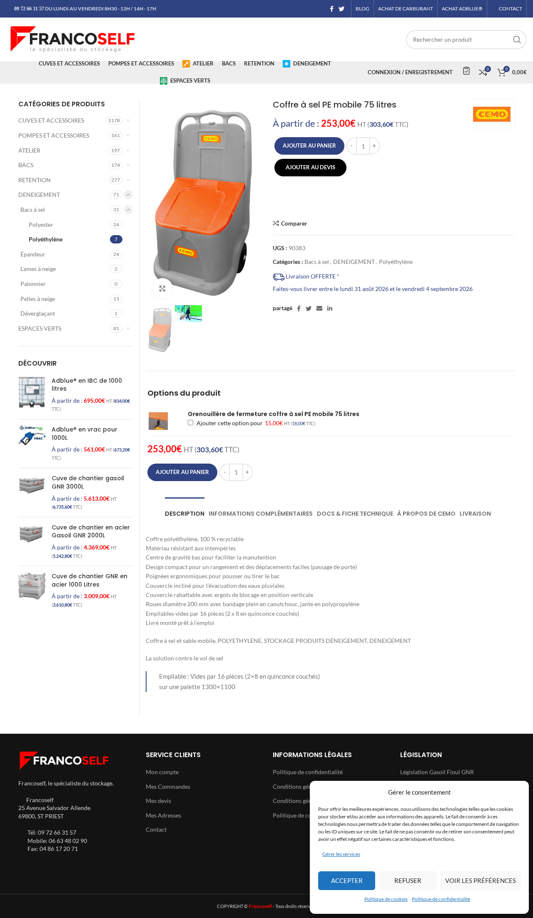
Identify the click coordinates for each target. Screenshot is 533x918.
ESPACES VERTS (39, 328)
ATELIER (29, 150)
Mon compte (162, 771)
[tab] (184, 509)
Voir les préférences (480, 880)
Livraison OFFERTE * (311, 276)
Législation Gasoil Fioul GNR (437, 771)
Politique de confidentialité (441, 899)
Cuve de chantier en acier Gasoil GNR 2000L (91, 532)
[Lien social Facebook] (331, 8)
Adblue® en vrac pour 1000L (84, 434)
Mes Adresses (163, 815)
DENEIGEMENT (354, 261)
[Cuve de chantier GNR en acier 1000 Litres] (31, 590)
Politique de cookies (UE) (305, 815)
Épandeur (32, 254)
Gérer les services (341, 854)
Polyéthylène (396, 261)
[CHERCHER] (517, 39)
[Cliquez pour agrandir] (162, 288)
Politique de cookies (386, 899)
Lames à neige (38, 268)
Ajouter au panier (309, 145)
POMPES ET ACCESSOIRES (53, 135)
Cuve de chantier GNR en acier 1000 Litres (89, 580)
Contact (156, 829)
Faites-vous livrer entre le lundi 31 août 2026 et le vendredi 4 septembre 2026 (373, 288)
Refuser (407, 880)
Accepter (347, 880)
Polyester (41, 224)
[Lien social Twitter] (341, 8)
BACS (25, 164)
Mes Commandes (168, 786)
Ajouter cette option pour (255, 423)
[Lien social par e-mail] (319, 308)
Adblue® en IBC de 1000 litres (87, 385)
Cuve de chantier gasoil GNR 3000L (88, 482)
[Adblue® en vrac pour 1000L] (31, 444)
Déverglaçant (37, 313)
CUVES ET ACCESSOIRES (51, 120)
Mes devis (158, 800)
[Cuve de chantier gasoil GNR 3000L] (31, 492)
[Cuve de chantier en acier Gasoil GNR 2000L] (31, 541)
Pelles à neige (37, 298)
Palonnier (33, 283)
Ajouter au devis (310, 167)
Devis (466, 70)
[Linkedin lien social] (330, 308)
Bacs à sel (316, 261)
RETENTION (34, 179)
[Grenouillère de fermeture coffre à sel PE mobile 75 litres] (164, 421)
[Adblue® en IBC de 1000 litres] (31, 395)
